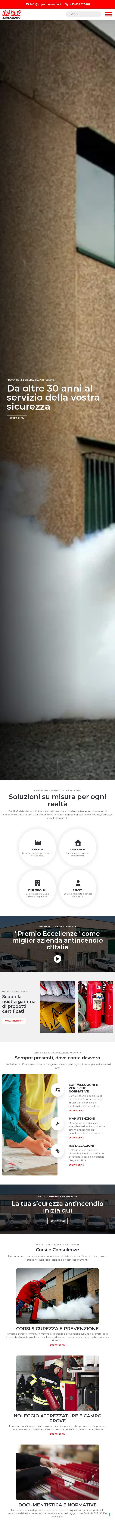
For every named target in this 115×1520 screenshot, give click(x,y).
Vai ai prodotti (14, 1021)
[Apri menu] (108, 14)
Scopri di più (76, 1110)
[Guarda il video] (57, 959)
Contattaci (57, 1221)
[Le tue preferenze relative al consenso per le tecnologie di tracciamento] (110, 1515)
